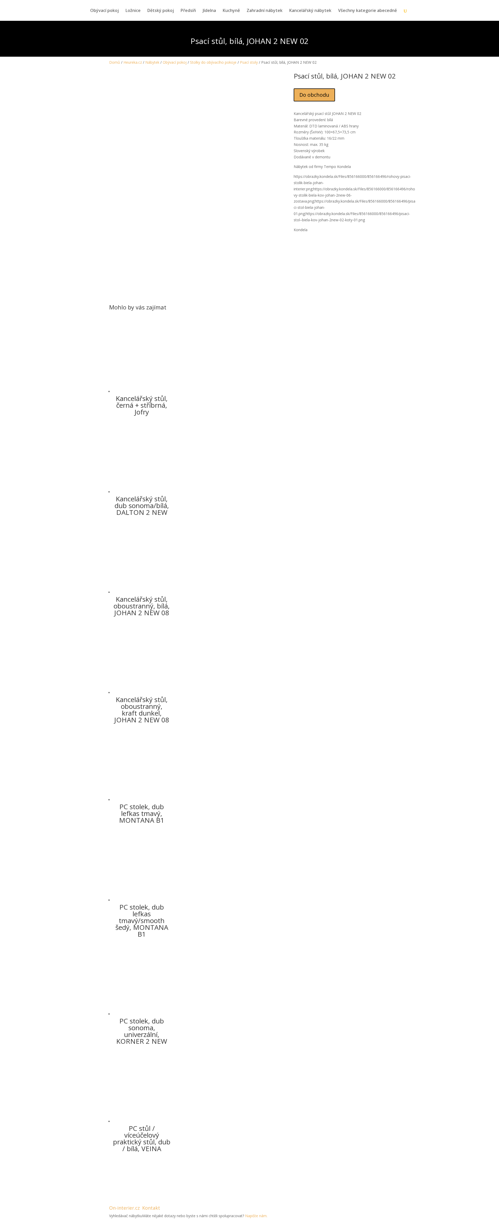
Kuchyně (231, 11)
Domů (114, 62)
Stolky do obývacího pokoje (213, 62)
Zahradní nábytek (265, 11)
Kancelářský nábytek (310, 11)
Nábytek (152, 62)
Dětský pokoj (160, 11)
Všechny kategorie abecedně (367, 11)
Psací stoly (249, 62)
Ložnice (133, 11)
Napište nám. (256, 1215)
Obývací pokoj (104, 11)
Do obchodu (314, 94)
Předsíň (188, 11)
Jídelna (209, 11)
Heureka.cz (132, 62)
